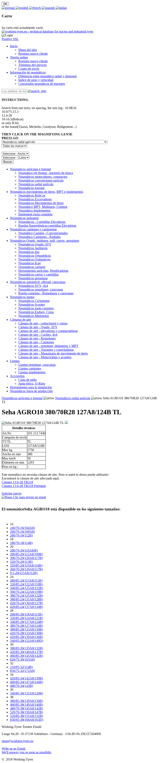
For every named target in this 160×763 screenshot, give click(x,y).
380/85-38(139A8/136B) (26, 701)
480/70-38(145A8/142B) (26, 708)
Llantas (15, 361)
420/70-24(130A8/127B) (26, 603)
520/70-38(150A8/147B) (26, 712)
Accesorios (17, 376)
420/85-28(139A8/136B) (26, 637)
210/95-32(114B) (21, 667)
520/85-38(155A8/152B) (26, 716)
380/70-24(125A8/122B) (26, 595)
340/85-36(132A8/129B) (26, 693)
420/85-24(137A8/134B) (26, 607)
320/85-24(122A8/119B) (26, 584)
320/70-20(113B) (21, 561)
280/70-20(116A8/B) (24, 550)
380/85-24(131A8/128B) (26, 599)
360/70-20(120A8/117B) (26, 569)
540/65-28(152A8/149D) (26, 640)
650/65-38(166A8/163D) (26, 719)
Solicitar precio (11, 493)
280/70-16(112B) (21, 535)
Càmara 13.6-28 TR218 (17, 482)
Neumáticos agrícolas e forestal (30, 169)
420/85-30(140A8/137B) (26, 652)
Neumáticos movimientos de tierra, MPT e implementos (46, 191)
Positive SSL (10, 39)
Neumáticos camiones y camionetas (33, 229)
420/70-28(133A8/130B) (26, 633)
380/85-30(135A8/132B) (26, 648)
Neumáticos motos (22, 297)
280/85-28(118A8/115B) (26, 614)
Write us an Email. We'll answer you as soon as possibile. (27, 750)
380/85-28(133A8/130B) (26, 629)
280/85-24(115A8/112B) (26, 580)
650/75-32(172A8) (22, 671)
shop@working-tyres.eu (17, 741)
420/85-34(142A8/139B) (26, 678)
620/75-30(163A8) (22, 659)
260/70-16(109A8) (22, 531)
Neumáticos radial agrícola (72, 398)
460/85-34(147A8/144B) (26, 682)
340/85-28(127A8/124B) (26, 622)
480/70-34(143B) (21, 686)
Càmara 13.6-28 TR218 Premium (24, 486)
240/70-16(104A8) (22, 528)
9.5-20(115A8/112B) (24, 573)
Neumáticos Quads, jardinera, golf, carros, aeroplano (44, 240)
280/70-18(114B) (21, 543)
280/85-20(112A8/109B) (26, 554)
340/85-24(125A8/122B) (26, 588)
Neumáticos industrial (24, 218)
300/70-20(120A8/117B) (26, 558)
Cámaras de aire (20, 319)
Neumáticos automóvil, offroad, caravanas (37, 282)
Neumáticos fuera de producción (31, 391)
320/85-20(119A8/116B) (26, 565)
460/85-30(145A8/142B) (26, 655)
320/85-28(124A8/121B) (26, 618)
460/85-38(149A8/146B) (26, 704)
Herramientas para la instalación (31, 387)
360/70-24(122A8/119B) (26, 592)
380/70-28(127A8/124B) (26, 625)
